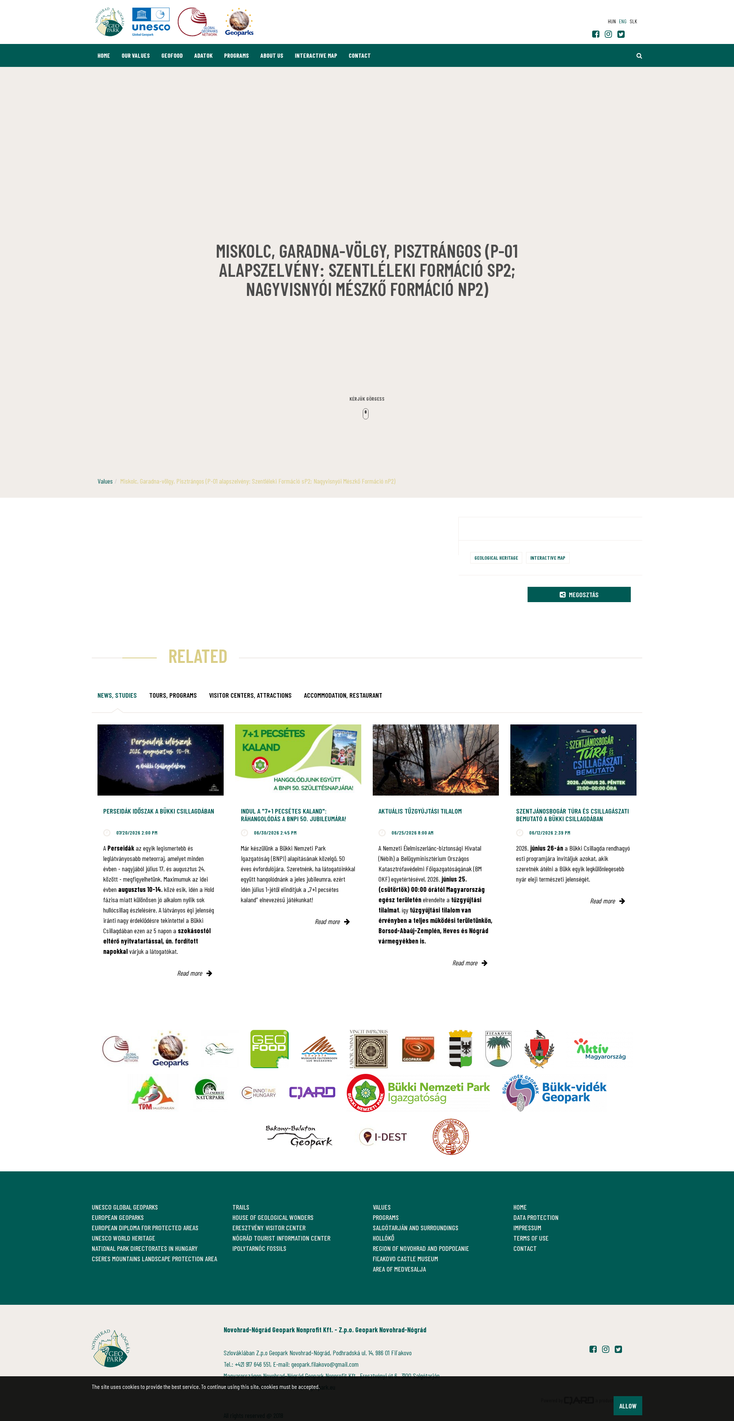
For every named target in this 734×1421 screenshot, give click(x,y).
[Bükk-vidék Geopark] (554, 1093)
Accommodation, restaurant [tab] (343, 695)
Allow (628, 1406)
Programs (236, 55)
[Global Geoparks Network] (120, 1049)
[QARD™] (312, 1093)
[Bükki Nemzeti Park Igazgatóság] (418, 1093)
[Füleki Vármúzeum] (369, 1049)
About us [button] (271, 55)
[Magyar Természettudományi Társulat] (451, 1137)
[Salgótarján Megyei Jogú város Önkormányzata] (461, 1049)
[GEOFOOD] (269, 1049)
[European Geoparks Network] (170, 1049)
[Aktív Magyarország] (599, 1049)
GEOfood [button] (172, 55)
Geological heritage (496, 557)
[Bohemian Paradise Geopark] (418, 1049)
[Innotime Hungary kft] (259, 1093)
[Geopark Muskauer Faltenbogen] (319, 1049)
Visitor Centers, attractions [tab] (250, 695)
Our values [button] (136, 55)
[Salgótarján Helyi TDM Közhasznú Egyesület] (153, 1093)
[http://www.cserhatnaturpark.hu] (209, 1093)
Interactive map (316, 55)
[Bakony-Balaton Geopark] (299, 1137)
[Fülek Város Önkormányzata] (498, 1049)
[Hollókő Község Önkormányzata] (539, 1049)
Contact (360, 55)
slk (633, 21)
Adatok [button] (203, 55)
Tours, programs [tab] (173, 695)
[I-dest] (383, 1137)
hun (612, 21)
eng (623, 21)
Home (103, 55)
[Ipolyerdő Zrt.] (220, 1049)
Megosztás (583, 594)
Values (105, 481)
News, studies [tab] (117, 695)
